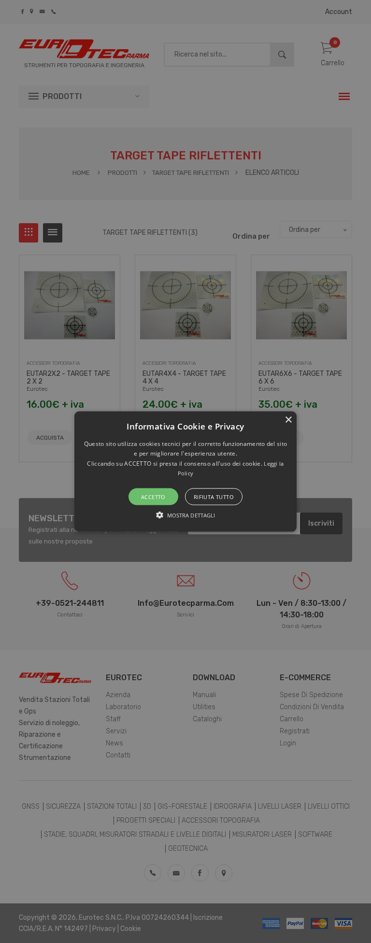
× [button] (288, 420)
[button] (185, 472)
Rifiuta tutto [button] (214, 496)
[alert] (185, 471)
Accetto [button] (153, 496)
